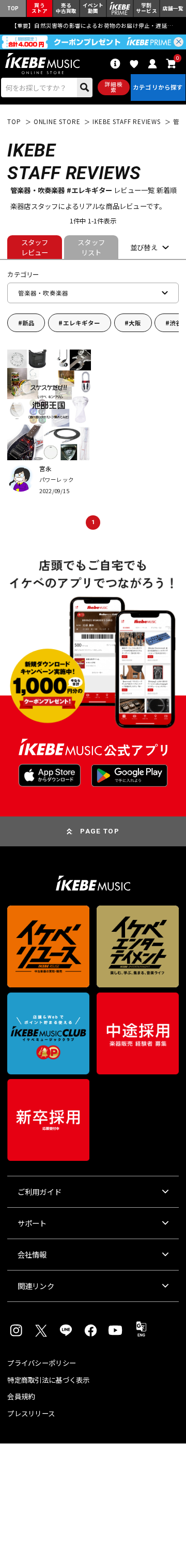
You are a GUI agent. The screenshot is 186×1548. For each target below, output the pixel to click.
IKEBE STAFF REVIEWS (126, 121)
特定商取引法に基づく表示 (48, 1380)
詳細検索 (113, 87)
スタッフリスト (91, 247)
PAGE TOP (99, 831)
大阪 (135, 323)
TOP (14, 121)
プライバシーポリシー (41, 1363)
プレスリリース (31, 1413)
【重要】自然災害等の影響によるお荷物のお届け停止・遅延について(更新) (93, 25)
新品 (28, 323)
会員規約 (21, 1396)
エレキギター (82, 323)
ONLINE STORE (57, 121)
